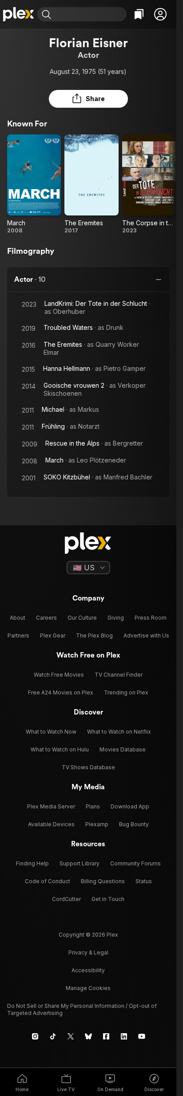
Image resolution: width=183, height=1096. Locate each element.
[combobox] (90, 14)
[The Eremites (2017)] (91, 184)
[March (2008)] (34, 184)
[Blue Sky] (88, 1036)
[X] (71, 1036)
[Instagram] (35, 1036)
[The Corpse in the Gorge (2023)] (149, 184)
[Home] (18, 14)
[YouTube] (142, 1036)
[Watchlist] (139, 14)
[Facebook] (106, 1036)
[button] (160, 14)
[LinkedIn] (124, 1036)
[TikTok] (53, 1036)
